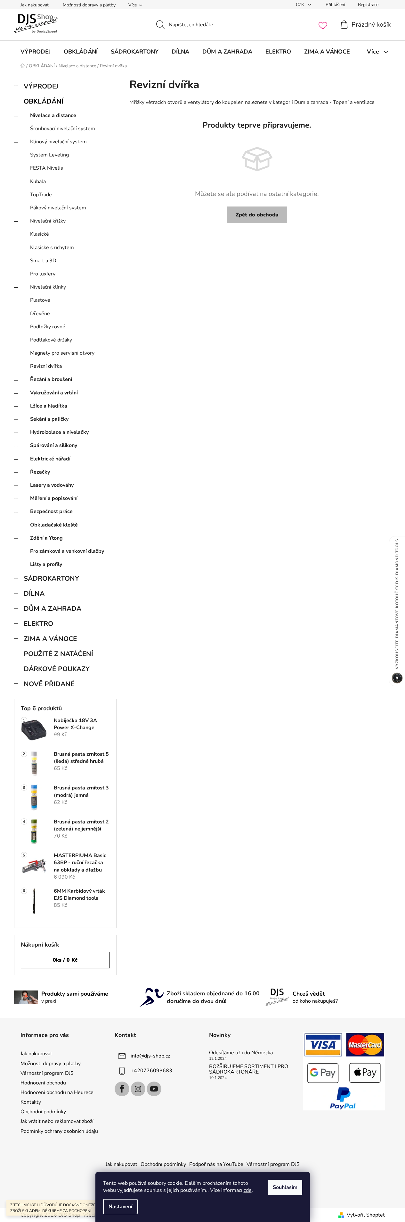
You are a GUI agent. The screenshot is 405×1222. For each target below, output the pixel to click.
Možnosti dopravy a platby (89, 5)
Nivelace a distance (53, 115)
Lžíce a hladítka (48, 405)
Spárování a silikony (53, 445)
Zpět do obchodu (257, 214)
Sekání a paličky (49, 419)
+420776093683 (151, 1070)
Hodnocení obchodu (43, 1082)
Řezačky (40, 472)
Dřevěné (40, 313)
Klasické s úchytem (52, 247)
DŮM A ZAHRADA (52, 608)
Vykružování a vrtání (54, 392)
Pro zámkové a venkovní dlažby (67, 551)
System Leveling (49, 154)
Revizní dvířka (46, 366)
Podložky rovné (47, 326)
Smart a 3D (43, 260)
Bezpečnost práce (51, 511)
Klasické (39, 234)
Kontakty (30, 1102)
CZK (300, 5)
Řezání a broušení (51, 379)
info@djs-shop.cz (150, 1055)
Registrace (368, 5)
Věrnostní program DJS (47, 1073)
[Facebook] (122, 1089)
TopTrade (41, 194)
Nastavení (120, 1206)
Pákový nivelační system (58, 207)
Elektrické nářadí (50, 458)
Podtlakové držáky (51, 339)
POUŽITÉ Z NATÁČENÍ (58, 653)
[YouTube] (154, 1089)
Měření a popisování (53, 498)
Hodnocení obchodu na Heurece (56, 1092)
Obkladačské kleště (54, 524)
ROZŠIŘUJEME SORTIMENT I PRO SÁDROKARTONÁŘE (248, 1069)
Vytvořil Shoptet (366, 1214)
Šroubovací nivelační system (62, 128)
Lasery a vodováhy (52, 485)
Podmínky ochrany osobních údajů (59, 1131)
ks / (65, 960)
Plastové (40, 300)
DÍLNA (34, 593)
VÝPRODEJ (41, 86)
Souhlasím (285, 1187)
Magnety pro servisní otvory (62, 353)
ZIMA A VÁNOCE (50, 638)
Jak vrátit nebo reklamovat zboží (56, 1121)
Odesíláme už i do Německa (241, 1053)
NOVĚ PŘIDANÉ (49, 683)
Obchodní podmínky (43, 1111)
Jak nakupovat (34, 5)
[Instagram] (138, 1089)
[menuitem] (35, 52)
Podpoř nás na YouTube (216, 1164)
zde (248, 1190)
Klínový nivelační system (58, 141)
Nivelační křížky (48, 220)
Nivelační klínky (48, 287)
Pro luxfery (42, 273)
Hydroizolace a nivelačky (59, 432)
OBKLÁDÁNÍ (43, 101)
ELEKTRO (38, 623)
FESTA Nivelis (46, 168)
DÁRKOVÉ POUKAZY (57, 668)
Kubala (38, 181)
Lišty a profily (46, 564)
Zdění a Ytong (46, 538)
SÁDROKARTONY (51, 578)
